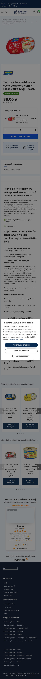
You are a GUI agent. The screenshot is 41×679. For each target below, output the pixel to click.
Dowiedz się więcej (16, 340)
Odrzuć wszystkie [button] (21, 351)
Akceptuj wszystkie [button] (21, 345)
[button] (20, 356)
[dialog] (20, 339)
